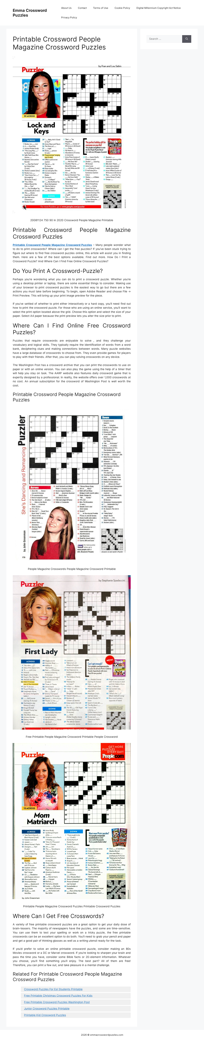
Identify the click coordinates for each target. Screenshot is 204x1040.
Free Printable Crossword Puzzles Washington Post (57, 1002)
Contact (82, 7)
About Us (66, 7)
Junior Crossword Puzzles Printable (46, 1008)
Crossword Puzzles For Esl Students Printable (53, 989)
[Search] (186, 39)
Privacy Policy (69, 17)
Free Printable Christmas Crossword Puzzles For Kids (58, 995)
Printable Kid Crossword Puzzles (45, 1015)
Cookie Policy (122, 7)
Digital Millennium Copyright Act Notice (158, 7)
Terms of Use (100, 7)
